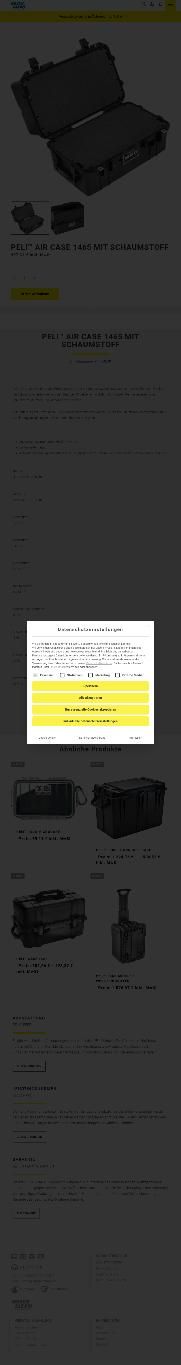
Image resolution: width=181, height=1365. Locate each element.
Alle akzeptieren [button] (90, 698)
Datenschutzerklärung (99, 663)
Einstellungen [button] (58, 667)
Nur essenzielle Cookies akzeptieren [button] (90, 709)
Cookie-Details (47, 737)
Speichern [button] (90, 686)
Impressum (135, 737)
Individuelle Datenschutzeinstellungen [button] (90, 721)
